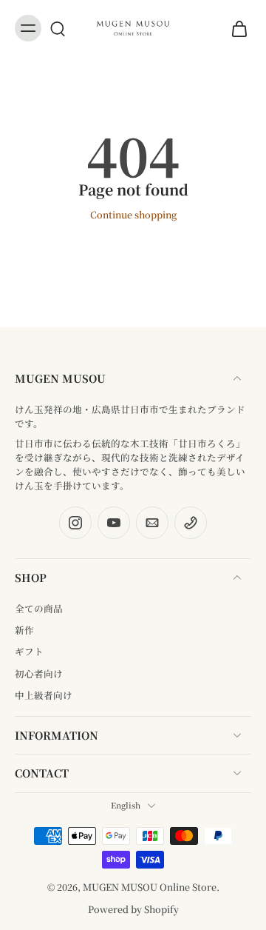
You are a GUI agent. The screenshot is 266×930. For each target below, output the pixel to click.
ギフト (29, 651)
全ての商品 (39, 608)
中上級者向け (43, 695)
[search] (57, 28)
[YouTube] (114, 522)
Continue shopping (133, 214)
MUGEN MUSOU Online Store (149, 887)
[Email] (152, 522)
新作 (24, 629)
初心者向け (39, 673)
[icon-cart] (235, 28)
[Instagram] (75, 522)
